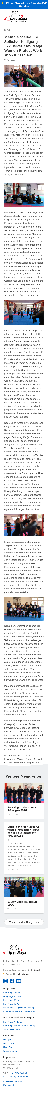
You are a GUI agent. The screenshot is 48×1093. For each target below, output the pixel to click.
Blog (7, 30)
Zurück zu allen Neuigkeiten (24, 922)
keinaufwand (23, 974)
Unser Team (8, 1047)
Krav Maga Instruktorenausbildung (19, 1025)
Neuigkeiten (9, 1039)
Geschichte (8, 1043)
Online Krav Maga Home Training (18, 1007)
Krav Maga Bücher (11, 1000)
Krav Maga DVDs (11, 1004)
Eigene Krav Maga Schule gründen (19, 1011)
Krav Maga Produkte (12, 1022)
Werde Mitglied (10, 1051)
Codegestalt (36, 970)
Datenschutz (9, 1085)
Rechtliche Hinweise (12, 1081)
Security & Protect (11, 1029)
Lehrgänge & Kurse (12, 996)
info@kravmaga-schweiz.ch (16, 1076)
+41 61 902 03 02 (19, 1073)
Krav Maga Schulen (12, 992)
